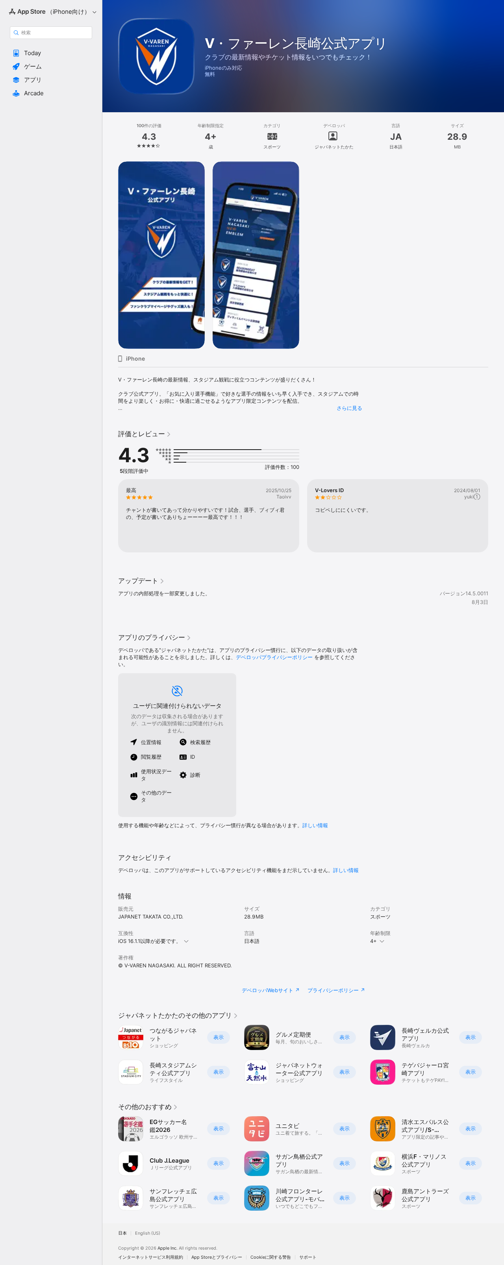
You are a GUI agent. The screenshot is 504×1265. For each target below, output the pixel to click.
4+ (373, 941)
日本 (122, 1233)
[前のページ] (110, 515)
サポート (308, 1257)
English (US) (147, 1233)
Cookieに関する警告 (270, 1257)
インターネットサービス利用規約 (150, 1257)
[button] (51, 53)
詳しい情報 (315, 825)
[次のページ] (496, 515)
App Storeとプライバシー (216, 1257)
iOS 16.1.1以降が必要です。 (149, 941)
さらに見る (349, 408)
